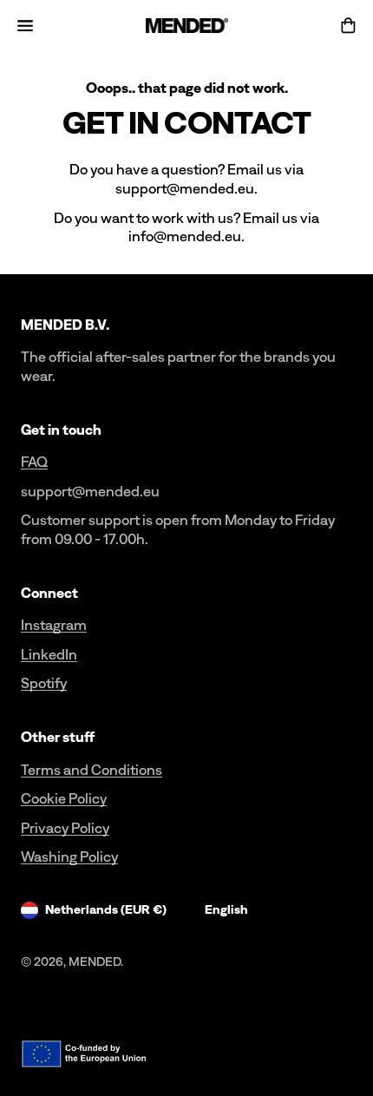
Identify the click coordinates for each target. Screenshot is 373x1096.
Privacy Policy (65, 828)
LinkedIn (49, 654)
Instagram (54, 625)
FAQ (34, 461)
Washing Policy (69, 856)
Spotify (44, 683)
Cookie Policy (64, 798)
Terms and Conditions (91, 770)
